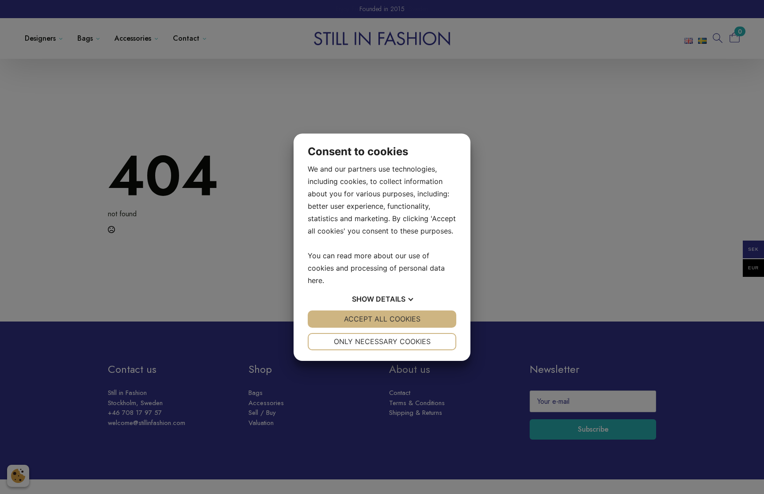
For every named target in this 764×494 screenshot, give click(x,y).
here (315, 280)
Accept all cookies (382, 318)
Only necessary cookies (382, 341)
